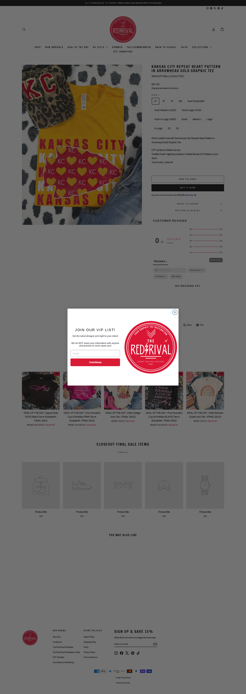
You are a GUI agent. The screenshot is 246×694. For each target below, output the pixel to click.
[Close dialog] (174, 312)
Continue (95, 362)
